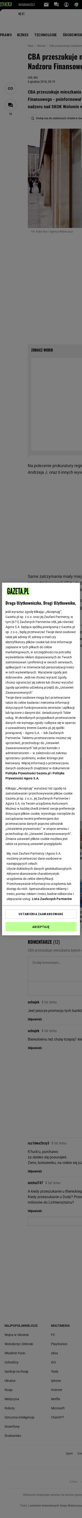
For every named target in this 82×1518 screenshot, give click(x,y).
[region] (41, 759)
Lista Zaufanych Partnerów (52, 899)
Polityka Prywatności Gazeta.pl (28, 773)
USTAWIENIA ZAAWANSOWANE (41, 914)
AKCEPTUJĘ (40, 927)
